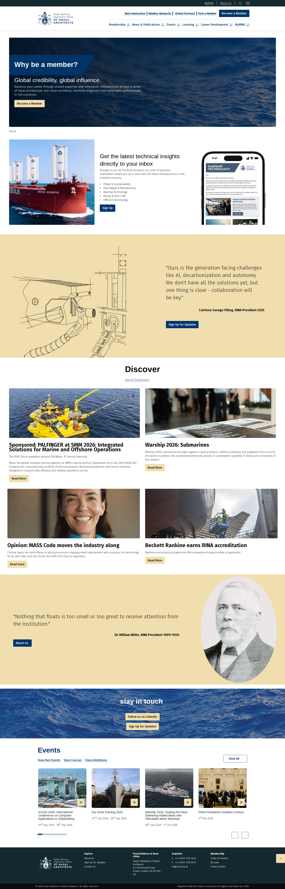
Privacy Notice (218, 866)
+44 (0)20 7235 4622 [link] (185, 858)
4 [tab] (54, 834)
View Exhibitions (96, 760)
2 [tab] (44, 834)
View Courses (73, 760)
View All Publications (137, 379)
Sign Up (107, 208)
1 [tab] (39, 834)
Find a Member (207, 13)
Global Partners (185, 13)
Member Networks (160, 13)
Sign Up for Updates (95, 862)
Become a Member (234, 13)
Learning (188, 24)
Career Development (214, 24)
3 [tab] (49, 834)
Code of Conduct (219, 858)
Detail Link (62, 797)
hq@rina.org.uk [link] (180, 866)
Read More (19, 478)
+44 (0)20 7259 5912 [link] (185, 862)
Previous (235, 835)
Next (245, 835)
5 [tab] (59, 834)
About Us (22, 643)
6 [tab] (64, 834)
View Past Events (49, 760)
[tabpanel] (62, 798)
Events (171, 24)
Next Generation (135, 13)
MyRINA (240, 24)
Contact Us (89, 866)
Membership (117, 24)
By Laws (215, 862)
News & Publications (146, 24)
